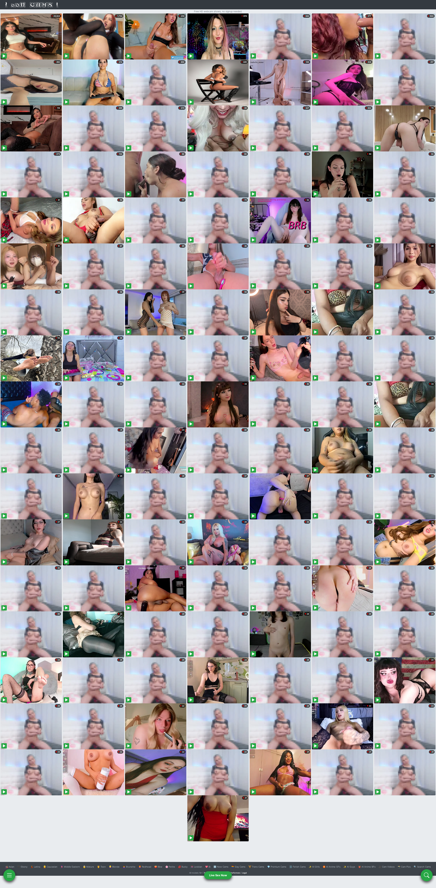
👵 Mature (88, 866)
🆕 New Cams (221, 866)
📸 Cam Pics (404, 866)
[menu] (9, 875)
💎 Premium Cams (276, 866)
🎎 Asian (9, 866)
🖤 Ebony (22, 866)
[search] (427, 875)
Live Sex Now (218, 875)
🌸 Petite (170, 866)
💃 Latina (35, 866)
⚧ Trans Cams (256, 866)
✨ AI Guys (349, 866)
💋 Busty (183, 866)
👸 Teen (101, 866)
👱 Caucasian (50, 866)
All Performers (234, 873)
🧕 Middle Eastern (70, 866)
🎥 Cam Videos (387, 866)
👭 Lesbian (196, 866)
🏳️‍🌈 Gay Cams (238, 866)
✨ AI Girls (314, 866)
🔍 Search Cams (422, 866)
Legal (244, 873)
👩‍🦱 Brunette (129, 866)
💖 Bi (208, 866)
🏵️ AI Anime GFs (331, 866)
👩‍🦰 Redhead (144, 866)
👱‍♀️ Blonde (114, 866)
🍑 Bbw (158, 866)
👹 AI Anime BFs (367, 866)
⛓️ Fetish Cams (297, 866)
